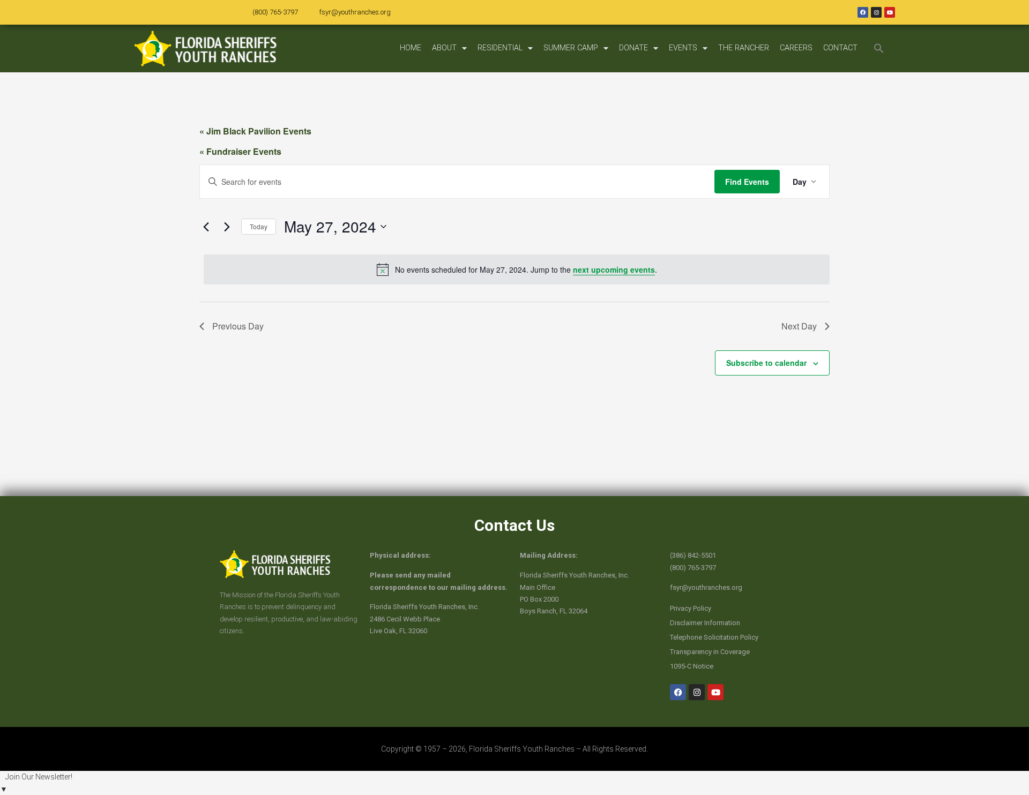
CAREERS (796, 47)
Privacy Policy (690, 608)
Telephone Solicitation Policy (714, 637)
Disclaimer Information (705, 623)
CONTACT (840, 47)
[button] (879, 48)
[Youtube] (889, 12)
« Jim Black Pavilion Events (255, 131)
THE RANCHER (743, 47)
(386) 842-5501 (693, 555)
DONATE (633, 47)
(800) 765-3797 (275, 12)
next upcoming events (614, 269)
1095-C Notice (691, 666)
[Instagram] (876, 12)
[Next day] (226, 226)
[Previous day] (205, 226)
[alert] (517, 269)
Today (258, 226)
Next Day (799, 326)
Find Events (747, 181)
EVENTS (683, 47)
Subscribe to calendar (766, 362)
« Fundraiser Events (240, 151)
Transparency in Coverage (710, 652)
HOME (410, 47)
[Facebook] (862, 12)
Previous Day (238, 326)
